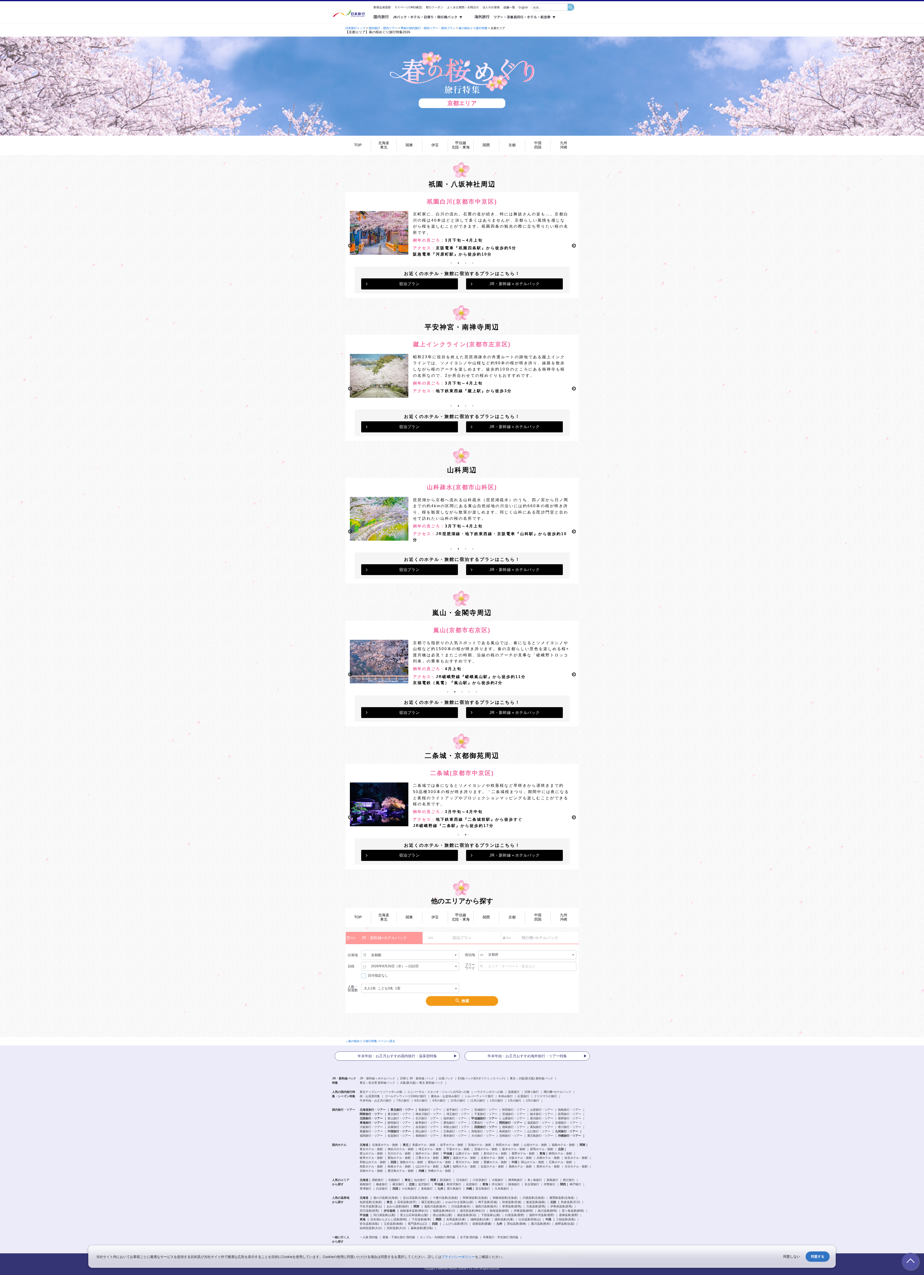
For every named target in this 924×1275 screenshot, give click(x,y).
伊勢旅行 (549, 1184)
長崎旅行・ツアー (427, 1135)
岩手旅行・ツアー (457, 1109)
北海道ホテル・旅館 (385, 1145)
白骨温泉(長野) (514, 1215)
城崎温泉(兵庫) (480, 1219)
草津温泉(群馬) (511, 1206)
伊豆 (435, 145)
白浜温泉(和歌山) (530, 1219)
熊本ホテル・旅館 (548, 1166)
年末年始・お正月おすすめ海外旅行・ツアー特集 (527, 1056)
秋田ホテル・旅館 (507, 1145)
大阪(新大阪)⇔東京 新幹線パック (421, 1082)
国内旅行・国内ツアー (383, 28)
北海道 (364, 1197)
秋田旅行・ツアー (513, 1109)
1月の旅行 (496, 1100)
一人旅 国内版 (369, 1237)
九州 (499, 1223)
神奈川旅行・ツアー (429, 1114)
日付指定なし (378, 975)
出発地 (353, 955)
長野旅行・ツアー (569, 1118)
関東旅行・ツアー (371, 1114)
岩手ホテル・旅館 (451, 1145)
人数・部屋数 (353, 988)
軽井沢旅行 (454, 1184)
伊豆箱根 (389, 1210)
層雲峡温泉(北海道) (561, 1197)
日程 (351, 966)
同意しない (791, 1256)
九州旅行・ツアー (566, 1131)
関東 (409, 145)
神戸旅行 (575, 1184)
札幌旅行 (394, 1180)
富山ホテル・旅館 (371, 1153)
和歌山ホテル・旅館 (373, 1162)
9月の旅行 (439, 1100)
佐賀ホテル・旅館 (492, 1166)
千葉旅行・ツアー (485, 1114)
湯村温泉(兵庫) (504, 1219)
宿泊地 (470, 954)
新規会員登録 (382, 7)
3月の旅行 (532, 1100)
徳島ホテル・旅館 (411, 1162)
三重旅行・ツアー (482, 1122)
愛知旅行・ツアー (455, 1122)
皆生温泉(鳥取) (369, 1223)
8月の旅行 (421, 1100)
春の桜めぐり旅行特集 (473, 28)
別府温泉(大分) (396, 1228)
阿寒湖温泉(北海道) (475, 1197)
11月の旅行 (477, 1100)
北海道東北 (383, 145)
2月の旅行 (514, 1100)
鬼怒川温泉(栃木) (435, 1206)
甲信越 (364, 1215)
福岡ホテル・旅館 (464, 1166)
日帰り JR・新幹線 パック (417, 1078)
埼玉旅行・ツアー (457, 1114)
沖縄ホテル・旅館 (439, 1170)
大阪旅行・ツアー (371, 1127)
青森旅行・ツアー (430, 1109)
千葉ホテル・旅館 (457, 1149)
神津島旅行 (515, 1180)
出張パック (446, 1078)
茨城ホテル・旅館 (485, 1149)
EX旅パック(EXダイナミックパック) (481, 1078)
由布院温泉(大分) (371, 1228)
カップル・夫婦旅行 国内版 (437, 1237)
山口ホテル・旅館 (427, 1166)
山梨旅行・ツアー (513, 1118)
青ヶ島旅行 (534, 1180)
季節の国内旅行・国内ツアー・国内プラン (428, 28)
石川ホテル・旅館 (399, 1153)
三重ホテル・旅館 (427, 1158)
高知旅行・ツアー (541, 1127)
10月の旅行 (457, 1100)
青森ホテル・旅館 (423, 1145)
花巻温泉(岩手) (407, 1202)
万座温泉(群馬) (535, 1206)
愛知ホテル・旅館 (399, 1158)
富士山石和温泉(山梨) (414, 1215)
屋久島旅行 (454, 1188)
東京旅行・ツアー (399, 1114)
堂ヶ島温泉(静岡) (573, 1210)
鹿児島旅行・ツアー (540, 1135)
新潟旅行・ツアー (541, 1118)
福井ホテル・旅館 (427, 1153)
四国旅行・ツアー (485, 1127)
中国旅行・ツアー (399, 1131)
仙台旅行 (420, 1180)
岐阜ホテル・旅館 (371, 1158)
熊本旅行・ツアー (455, 1135)
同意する (817, 1256)
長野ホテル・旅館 (523, 1153)
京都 (512, 145)
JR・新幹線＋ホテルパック (514, 284)
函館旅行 (378, 1180)
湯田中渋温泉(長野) (541, 1215)
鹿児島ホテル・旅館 (401, 1170)
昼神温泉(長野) (568, 1215)
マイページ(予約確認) (408, 7)
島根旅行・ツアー (510, 1131)
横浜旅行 (398, 1184)
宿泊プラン (409, 284)
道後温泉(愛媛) (482, 1223)
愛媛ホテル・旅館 (495, 1162)
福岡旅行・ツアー (371, 1135)
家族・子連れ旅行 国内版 (399, 1237)
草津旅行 (365, 1188)
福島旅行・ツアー (569, 1109)
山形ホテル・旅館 (535, 1145)
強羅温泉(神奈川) (444, 1210)
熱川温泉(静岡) (547, 1210)
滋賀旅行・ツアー (538, 1122)
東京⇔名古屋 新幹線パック (377, 1082)
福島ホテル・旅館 (563, 1145)
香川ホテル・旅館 (467, 1162)
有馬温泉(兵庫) (456, 1219)
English (523, 7)
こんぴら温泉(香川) (455, 1223)
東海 (363, 1219)
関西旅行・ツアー (510, 1122)
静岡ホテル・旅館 (560, 1153)
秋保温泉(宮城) (511, 1202)
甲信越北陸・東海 (461, 145)
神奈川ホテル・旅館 (401, 1149)
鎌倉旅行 (382, 1184)
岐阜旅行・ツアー (427, 1122)
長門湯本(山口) (417, 1223)
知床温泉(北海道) (371, 1202)
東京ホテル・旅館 (371, 1149)
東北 (389, 1202)
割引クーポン (434, 7)
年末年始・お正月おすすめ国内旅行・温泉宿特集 (397, 1056)
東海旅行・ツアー (371, 1122)
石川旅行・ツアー (427, 1118)
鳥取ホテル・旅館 (371, 1166)
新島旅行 (552, 1180)
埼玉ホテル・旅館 (430, 1149)
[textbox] (550, 7)
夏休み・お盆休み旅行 (445, 1096)
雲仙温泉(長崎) (516, 1223)
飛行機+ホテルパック (557, 1092)
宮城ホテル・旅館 (479, 1145)
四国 (435, 1223)
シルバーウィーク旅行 (479, 1096)
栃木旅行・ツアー (541, 1114)
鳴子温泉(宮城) (487, 1202)
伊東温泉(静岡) (523, 1210)
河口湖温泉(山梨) (384, 1215)
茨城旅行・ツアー (513, 1114)
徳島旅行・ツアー (513, 1127)
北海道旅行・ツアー (373, 1109)
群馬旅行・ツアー (569, 1114)
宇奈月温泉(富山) (371, 1206)
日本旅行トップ (355, 28)
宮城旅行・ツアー (485, 1109)
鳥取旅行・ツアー (482, 1131)
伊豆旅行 (497, 1184)
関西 (486, 145)
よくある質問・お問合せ (463, 7)
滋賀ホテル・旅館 (464, 1158)
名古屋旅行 (532, 1184)
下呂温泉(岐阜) (421, 1219)
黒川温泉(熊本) (540, 1223)
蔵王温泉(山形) (431, 1202)
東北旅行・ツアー (402, 1109)
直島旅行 (427, 1188)
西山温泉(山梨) (442, 1215)
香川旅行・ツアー (569, 1127)
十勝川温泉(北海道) (445, 1197)
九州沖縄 (563, 145)
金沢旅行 (424, 1184)
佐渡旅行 (472, 1184)
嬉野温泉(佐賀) (564, 1223)
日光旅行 (462, 1180)
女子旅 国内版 (469, 1237)
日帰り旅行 (531, 1092)
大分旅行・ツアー (482, 1135)
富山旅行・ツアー (399, 1118)
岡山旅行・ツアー (427, 1131)
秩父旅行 (569, 1180)
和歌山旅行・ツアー (456, 1127)
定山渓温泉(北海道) (415, 1197)
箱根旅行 (365, 1184)
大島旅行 (497, 1180)
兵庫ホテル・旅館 (548, 1158)
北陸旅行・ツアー (371, 1118)
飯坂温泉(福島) (535, 1202)
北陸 (553, 1202)
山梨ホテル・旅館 (467, 1153)
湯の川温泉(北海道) (385, 1197)
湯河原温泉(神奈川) (472, 1210)
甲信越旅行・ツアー (484, 1118)
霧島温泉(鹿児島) (422, 1228)
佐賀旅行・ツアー (399, 1135)
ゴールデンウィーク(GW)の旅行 (405, 1096)
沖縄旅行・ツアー (569, 1135)
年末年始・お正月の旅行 (375, 1100)
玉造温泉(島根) (393, 1223)
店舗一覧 (509, 7)
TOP (358, 145)
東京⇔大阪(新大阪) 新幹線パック (531, 1078)
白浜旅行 (382, 1188)
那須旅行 (445, 1180)
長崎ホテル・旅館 (520, 1166)
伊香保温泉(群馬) (561, 1206)
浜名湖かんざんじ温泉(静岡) (388, 1219)
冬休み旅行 (505, 1096)
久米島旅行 (502, 1188)
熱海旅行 (514, 1184)
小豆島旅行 (409, 1188)
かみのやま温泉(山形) (459, 1202)
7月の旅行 (403, 1100)
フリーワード (470, 966)
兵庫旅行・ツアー (399, 1127)
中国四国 (537, 145)
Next (573, 245)
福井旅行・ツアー (455, 1118)
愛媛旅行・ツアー (371, 1131)
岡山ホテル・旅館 (532, 1162)
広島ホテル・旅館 (560, 1162)
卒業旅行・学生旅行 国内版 (500, 1237)
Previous (350, 245)
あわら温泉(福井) (398, 1206)
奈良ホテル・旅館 (576, 1158)
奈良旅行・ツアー (427, 1127)
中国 (548, 1219)
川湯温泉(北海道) (533, 1197)
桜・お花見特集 (370, 1096)
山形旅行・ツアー (541, 1109)
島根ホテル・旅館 (399, 1166)
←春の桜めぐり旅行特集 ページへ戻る (370, 1041)
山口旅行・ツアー (538, 1131)
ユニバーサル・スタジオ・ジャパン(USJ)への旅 (438, 1092)
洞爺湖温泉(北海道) (505, 1197)
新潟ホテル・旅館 (495, 1153)
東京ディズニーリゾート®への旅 (381, 1092)
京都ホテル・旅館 (492, 1158)
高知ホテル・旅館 (439, 1162)
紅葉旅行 (523, 1096)
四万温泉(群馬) (369, 1210)
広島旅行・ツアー (455, 1131)
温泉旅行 (514, 1092)
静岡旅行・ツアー (399, 1122)
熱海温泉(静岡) (499, 1210)
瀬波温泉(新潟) (466, 1215)
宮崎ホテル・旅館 (371, 1170)
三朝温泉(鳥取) (565, 1219)
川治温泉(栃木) (460, 1206)
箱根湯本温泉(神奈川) (414, 1210)
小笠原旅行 (480, 1180)
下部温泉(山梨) (490, 1215)
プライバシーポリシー (458, 1257)
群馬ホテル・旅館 (541, 1149)
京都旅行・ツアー (566, 1122)
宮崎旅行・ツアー (510, 1135)
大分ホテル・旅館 (576, 1166)
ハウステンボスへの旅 (488, 1092)
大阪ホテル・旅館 (520, 1158)
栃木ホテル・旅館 (513, 1149)
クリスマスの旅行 (545, 1096)
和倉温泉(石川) (570, 1202)
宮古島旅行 (482, 1188)
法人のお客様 (491, 7)
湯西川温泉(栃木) (486, 1206)
